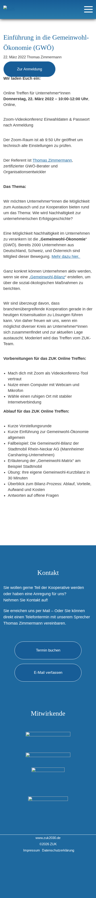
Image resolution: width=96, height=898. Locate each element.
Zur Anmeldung (29, 69)
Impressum (31, 850)
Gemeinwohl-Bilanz (47, 277)
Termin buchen (48, 650)
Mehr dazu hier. (66, 256)
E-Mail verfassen (48, 672)
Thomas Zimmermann (52, 160)
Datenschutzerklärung (58, 850)
